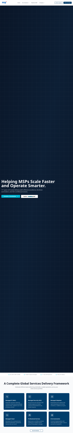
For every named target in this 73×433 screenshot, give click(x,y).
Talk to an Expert (67, 2)
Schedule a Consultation (10, 196)
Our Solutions (25, 2)
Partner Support (59, 2)
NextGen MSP (34, 2)
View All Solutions (35, 430)
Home (19, 2)
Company (41, 2)
